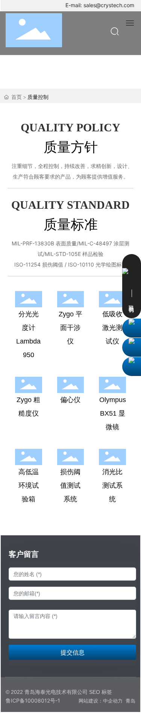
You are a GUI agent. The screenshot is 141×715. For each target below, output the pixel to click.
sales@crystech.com (108, 5)
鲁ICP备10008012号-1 (33, 700)
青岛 (130, 701)
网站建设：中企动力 (101, 701)
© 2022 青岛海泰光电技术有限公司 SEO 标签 (59, 692)
